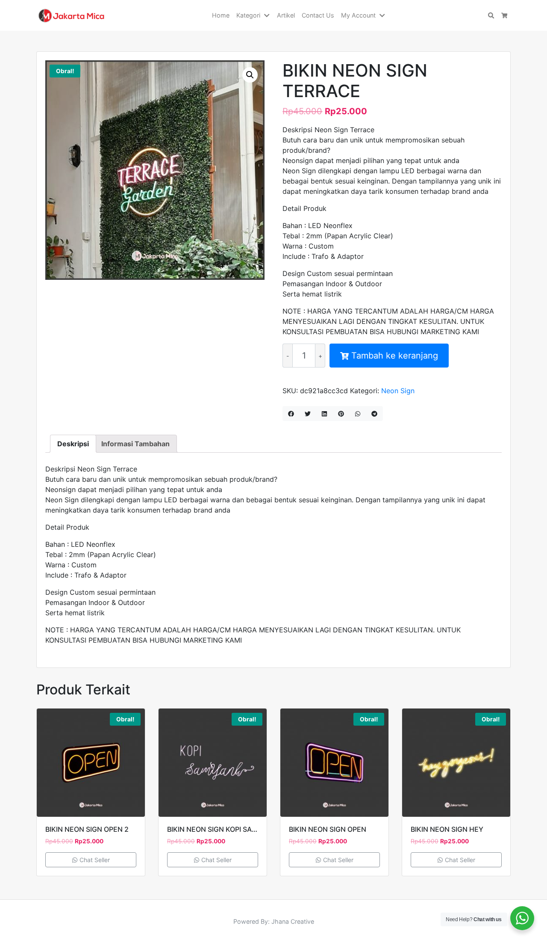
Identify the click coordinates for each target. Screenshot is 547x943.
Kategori (248, 15)
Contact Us (318, 15)
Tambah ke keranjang (394, 355)
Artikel (286, 15)
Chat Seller (94, 859)
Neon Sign (398, 390)
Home (220, 15)
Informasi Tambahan (135, 443)
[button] (268, 15)
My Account (358, 15)
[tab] (73, 444)
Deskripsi (73, 443)
